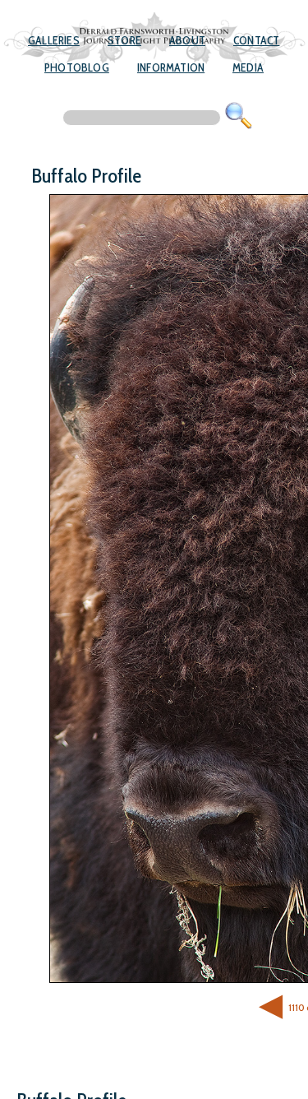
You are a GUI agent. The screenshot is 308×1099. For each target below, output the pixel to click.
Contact (256, 40)
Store (124, 40)
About (187, 40)
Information (171, 67)
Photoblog (76, 67)
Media (248, 67)
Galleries (54, 40)
